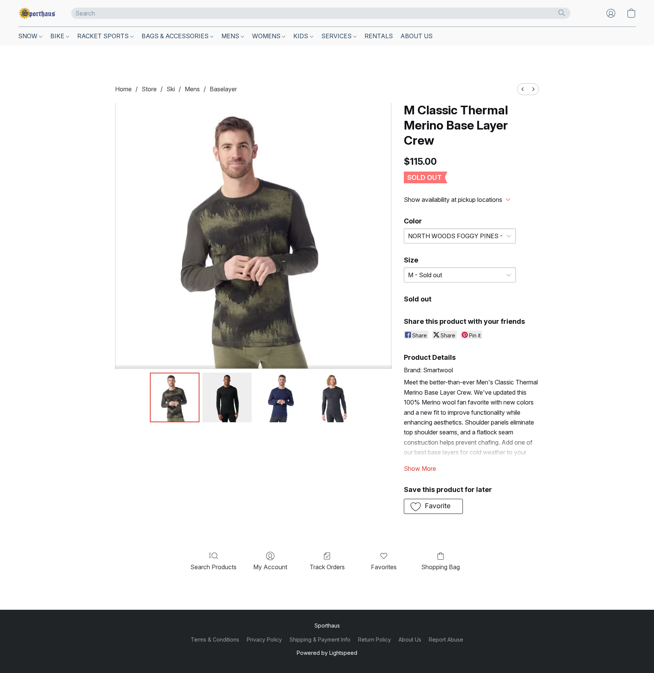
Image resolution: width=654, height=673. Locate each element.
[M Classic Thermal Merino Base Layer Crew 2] (279, 397)
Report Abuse (446, 639)
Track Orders (327, 567)
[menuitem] (522, 89)
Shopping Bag (440, 567)
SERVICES (337, 36)
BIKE (58, 36)
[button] (37, 13)
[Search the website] (561, 13)
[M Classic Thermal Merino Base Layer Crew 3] (332, 397)
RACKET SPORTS (103, 36)
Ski (171, 89)
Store (149, 89)
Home (123, 89)
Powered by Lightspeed (327, 653)
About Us (410, 639)
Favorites (384, 567)
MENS (231, 36)
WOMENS (267, 36)
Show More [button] (420, 468)
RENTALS (378, 36)
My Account (270, 567)
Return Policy (374, 639)
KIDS (301, 36)
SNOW (28, 36)
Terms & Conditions (215, 639)
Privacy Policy (264, 639)
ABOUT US (416, 36)
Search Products (213, 567)
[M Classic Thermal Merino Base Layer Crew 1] (227, 397)
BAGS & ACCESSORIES (176, 36)
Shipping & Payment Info (320, 639)
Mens (192, 89)
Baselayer (223, 89)
